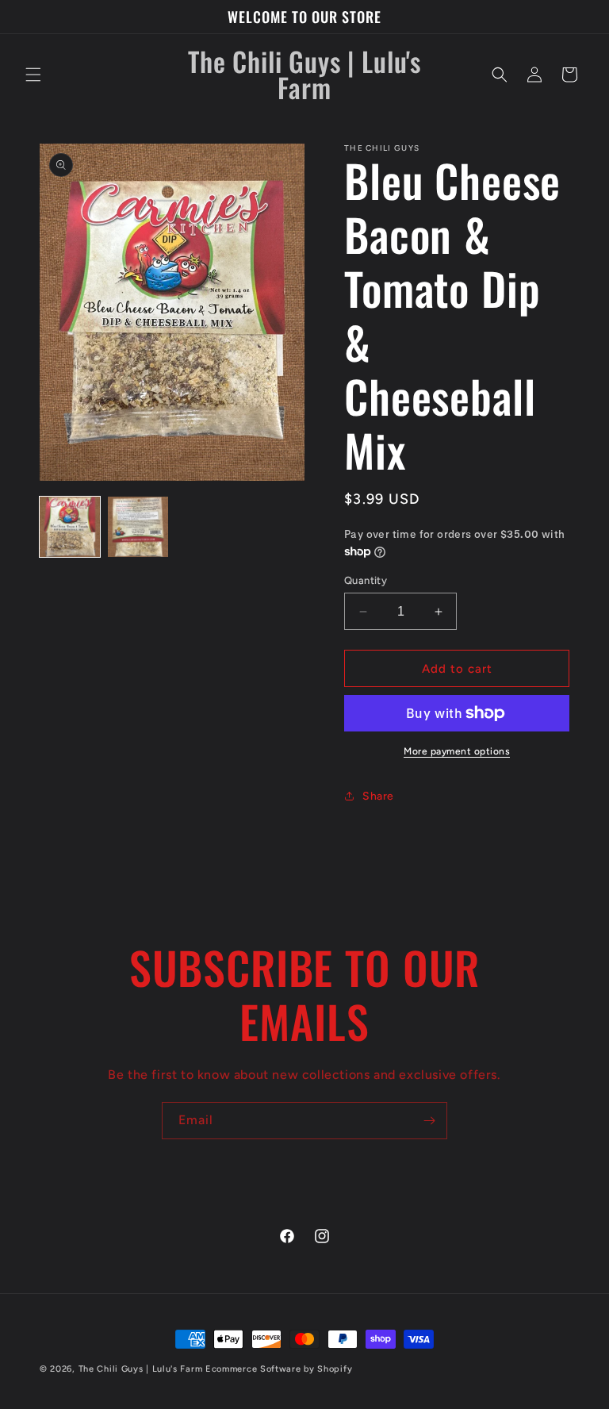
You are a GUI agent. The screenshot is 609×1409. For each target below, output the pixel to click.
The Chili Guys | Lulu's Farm (141, 1369)
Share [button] (378, 796)
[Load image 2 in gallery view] (138, 527)
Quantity (365, 580)
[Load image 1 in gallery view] (70, 527)
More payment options (457, 751)
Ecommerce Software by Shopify (278, 1369)
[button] (33, 74)
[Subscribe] (429, 1120)
